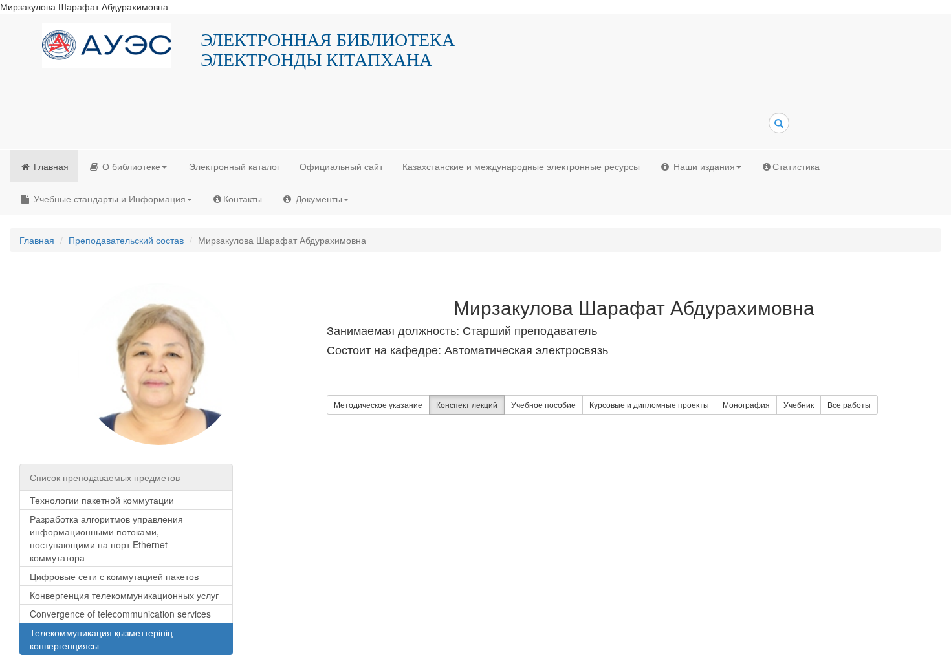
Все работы (849, 404)
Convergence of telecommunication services (120, 613)
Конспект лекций (466, 404)
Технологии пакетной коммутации (102, 499)
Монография (746, 404)
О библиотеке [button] (130, 166)
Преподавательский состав (126, 239)
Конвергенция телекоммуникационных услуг (124, 594)
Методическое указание (378, 404)
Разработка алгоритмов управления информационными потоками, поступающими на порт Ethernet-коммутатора (106, 538)
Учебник (798, 404)
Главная (50, 166)
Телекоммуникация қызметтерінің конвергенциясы (101, 639)
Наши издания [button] (703, 166)
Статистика (796, 166)
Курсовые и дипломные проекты (649, 404)
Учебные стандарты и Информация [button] (108, 198)
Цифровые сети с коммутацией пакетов (114, 576)
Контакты (242, 198)
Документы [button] (317, 198)
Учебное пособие (543, 404)
